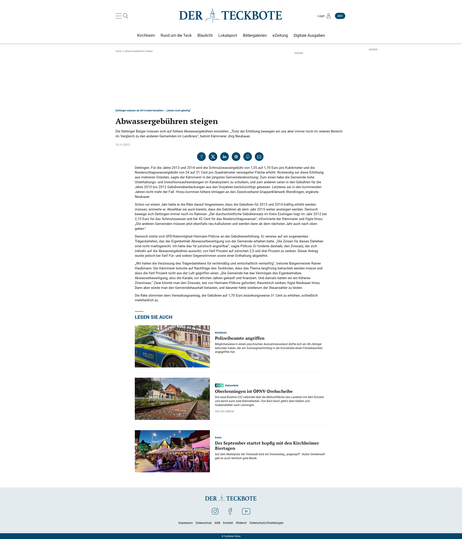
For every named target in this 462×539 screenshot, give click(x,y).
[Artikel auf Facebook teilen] (201, 156)
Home (119, 51)
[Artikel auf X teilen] (213, 156)
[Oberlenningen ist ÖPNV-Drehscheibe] (172, 398)
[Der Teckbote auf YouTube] (246, 511)
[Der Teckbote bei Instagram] (215, 511)
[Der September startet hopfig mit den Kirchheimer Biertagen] (172, 451)
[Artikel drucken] (247, 156)
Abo (340, 16)
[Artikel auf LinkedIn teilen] (224, 156)
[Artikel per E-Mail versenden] (259, 156)
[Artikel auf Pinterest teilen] (236, 156)
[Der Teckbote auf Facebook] (230, 511)
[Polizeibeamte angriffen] (172, 346)
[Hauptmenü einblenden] (119, 15)
